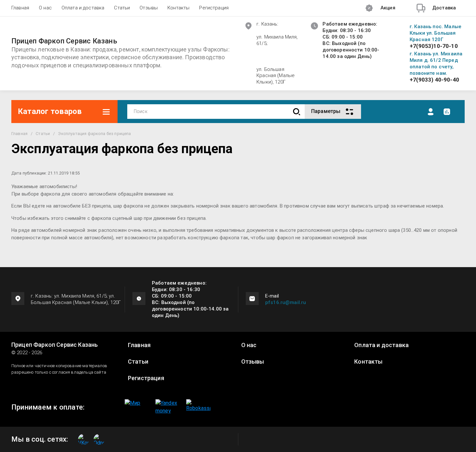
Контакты (178, 8)
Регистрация (214, 8)
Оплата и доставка (83, 8)
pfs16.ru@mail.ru (285, 302)
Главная (20, 8)
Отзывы (149, 8)
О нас (45, 8)
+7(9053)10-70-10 (434, 46)
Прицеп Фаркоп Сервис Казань (64, 41)
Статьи (122, 8)
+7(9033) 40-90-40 (434, 80)
